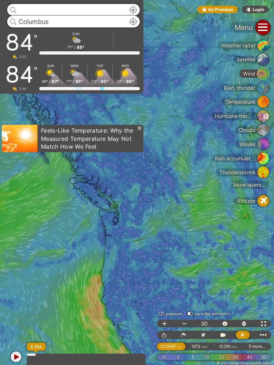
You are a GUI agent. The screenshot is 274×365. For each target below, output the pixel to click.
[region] (137, 182)
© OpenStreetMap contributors (243, 363)
